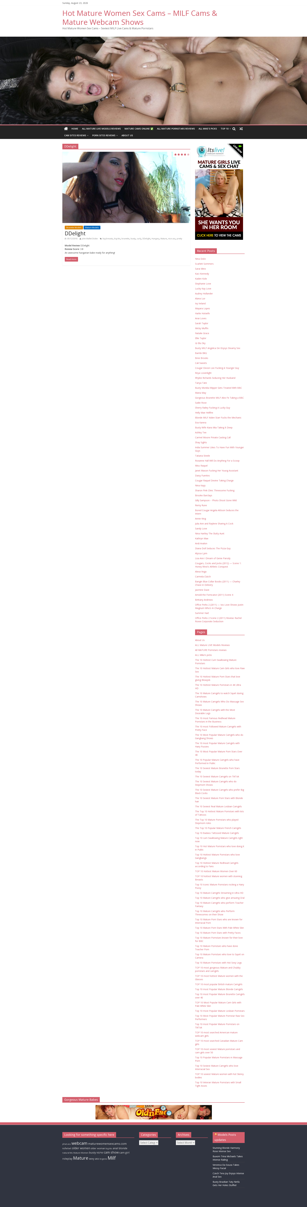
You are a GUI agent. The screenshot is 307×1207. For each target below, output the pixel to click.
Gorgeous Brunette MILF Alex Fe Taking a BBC (219, 397)
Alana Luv (200, 298)
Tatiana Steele (202, 455)
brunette (125, 238)
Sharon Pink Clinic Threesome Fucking (214, 490)
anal (115, 1148)
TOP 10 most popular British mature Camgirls (218, 984)
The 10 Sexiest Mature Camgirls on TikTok (217, 776)
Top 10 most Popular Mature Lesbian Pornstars (220, 1010)
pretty (179, 238)
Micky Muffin (201, 328)
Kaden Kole (201, 278)
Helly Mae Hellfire (204, 412)
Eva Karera (200, 422)
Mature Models (92, 227)
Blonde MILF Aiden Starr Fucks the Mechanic (218, 417)
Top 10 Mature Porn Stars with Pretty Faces (218, 932)
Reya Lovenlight (203, 372)
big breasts (108, 238)
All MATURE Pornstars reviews (176, 128)
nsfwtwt (66, 1148)
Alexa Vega (200, 571)
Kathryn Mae (201, 538)
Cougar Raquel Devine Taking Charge (214, 480)
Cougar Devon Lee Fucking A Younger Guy (217, 367)
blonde (123, 1148)
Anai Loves (200, 318)
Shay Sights (201, 442)
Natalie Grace (202, 333)
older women (81, 1148)
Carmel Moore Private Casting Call (213, 437)
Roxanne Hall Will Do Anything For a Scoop (217, 460)
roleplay (67, 1158)
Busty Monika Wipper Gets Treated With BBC (218, 387)
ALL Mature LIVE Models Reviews (101, 128)
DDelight (75, 233)
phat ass (66, 1143)
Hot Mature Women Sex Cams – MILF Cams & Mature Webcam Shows (139, 17)
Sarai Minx (200, 268)
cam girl (124, 1152)
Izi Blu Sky (200, 343)
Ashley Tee (200, 432)
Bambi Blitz (201, 353)
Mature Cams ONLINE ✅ (139, 128)
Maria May (200, 392)
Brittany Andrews (204, 599)
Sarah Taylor (201, 323)
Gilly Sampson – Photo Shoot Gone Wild (216, 500)
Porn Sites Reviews (103, 135)
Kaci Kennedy (202, 273)
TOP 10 (224, 128)
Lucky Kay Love (203, 288)
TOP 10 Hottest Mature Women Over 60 (216, 871)
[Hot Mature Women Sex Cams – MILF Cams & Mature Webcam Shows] (66, 128)
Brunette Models (73, 227)
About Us (127, 135)
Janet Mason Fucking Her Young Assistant (216, 470)
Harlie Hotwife (202, 313)
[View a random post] (241, 128)
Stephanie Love (203, 283)
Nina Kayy (200, 485)
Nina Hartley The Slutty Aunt (209, 533)
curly (139, 238)
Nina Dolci (200, 258)
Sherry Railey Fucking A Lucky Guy (212, 407)
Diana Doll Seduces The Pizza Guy (213, 548)
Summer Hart (202, 613)
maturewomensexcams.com (107, 1144)
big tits (117, 238)
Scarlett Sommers (204, 263)
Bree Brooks (201, 358)
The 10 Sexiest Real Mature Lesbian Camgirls (218, 806)
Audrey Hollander (204, 293)
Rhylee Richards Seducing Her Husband (215, 377)
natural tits (67, 1152)
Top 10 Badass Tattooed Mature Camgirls (217, 832)
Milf (112, 1158)
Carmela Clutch (203, 576)
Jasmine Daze (202, 589)
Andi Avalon (201, 543)
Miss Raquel (201, 465)
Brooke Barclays (203, 495)
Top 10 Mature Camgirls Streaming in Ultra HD (219, 892)
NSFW (100, 1152)
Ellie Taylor (200, 338)
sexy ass (94, 1158)
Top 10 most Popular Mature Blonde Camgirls (219, 989)
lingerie (103, 1158)
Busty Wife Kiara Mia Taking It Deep (213, 427)
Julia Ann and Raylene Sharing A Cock (214, 523)
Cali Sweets (201, 363)
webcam (79, 1143)
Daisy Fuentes (202, 475)
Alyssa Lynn (201, 553)
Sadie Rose (201, 402)
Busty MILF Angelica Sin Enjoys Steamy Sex (217, 348)
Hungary (155, 238)
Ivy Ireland (200, 303)
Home (74, 128)
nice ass (171, 238)
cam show (111, 1152)
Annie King (200, 518)
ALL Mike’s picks (208, 128)
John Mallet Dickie (90, 238)
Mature (164, 238)
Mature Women (80, 1152)
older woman (98, 1148)
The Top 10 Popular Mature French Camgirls (218, 828)
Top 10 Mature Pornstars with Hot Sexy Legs (218, 962)
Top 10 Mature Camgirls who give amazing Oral (219, 897)
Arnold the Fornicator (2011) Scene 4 (214, 594)
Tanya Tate (201, 382)
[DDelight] (126, 187)
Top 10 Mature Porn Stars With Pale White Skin (219, 927)
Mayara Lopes (202, 308)
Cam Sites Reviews (75, 135)
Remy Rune (201, 505)
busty (133, 238)
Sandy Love (201, 528)
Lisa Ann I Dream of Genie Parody (212, 558)
